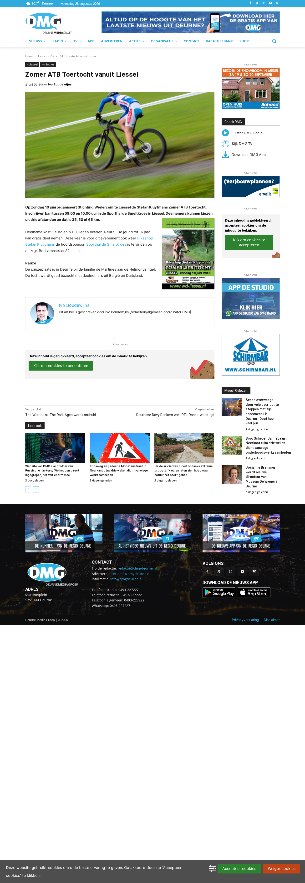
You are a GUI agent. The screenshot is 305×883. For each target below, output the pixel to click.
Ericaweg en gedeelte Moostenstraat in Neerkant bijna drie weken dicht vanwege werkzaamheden (119, 470)
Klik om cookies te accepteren (60, 365)
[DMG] (63, 23)
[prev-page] (28, 489)
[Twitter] (257, 3)
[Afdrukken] (91, 393)
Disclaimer (272, 620)
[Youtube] (270, 3)
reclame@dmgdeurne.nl (131, 573)
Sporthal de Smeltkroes (106, 244)
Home (29, 56)
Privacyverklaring (245, 620)
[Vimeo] (277, 3)
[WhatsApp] (80, 393)
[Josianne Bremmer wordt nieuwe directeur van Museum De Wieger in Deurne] (232, 474)
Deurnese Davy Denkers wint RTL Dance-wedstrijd (175, 415)
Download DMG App (249, 154)
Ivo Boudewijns (59, 84)
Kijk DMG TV (242, 143)
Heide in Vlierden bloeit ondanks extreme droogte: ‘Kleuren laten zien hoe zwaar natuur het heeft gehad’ (183, 470)
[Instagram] (264, 3)
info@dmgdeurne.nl (126, 579)
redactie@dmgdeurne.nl (137, 568)
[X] (69, 393)
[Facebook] (250, 3)
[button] (191, 22)
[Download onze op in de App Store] (253, 596)
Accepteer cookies (239, 868)
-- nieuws (48, 64)
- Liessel (41, 56)
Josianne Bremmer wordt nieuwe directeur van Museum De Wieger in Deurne (262, 477)
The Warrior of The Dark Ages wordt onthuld (60, 415)
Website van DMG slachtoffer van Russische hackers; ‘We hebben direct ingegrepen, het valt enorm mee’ (52, 470)
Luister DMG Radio (247, 132)
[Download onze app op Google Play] (220, 596)
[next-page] (36, 489)
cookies (55, 867)
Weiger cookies (281, 868)
